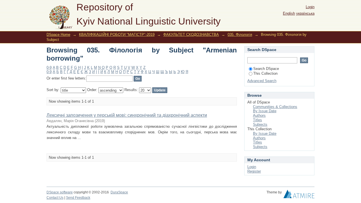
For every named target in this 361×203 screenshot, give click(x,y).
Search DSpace (266, 69)
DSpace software (60, 192)
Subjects (260, 124)
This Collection (265, 73)
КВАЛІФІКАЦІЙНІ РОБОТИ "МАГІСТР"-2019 (117, 34)
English (289, 13)
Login (310, 7)
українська (305, 13)
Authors (259, 115)
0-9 (49, 67)
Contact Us (55, 198)
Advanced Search (261, 81)
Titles (257, 120)
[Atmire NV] (298, 195)
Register (254, 171)
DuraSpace (119, 192)
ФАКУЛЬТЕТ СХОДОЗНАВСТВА (191, 34)
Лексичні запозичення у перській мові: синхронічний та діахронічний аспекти (127, 115)
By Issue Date (264, 111)
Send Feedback (78, 198)
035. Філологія (240, 34)
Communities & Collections (275, 107)
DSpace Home (58, 34)
